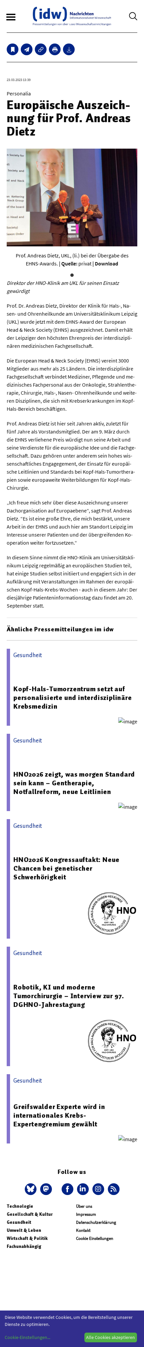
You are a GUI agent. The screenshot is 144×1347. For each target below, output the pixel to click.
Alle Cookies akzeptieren (110, 1337)
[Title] (41, 49)
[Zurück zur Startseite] (72, 16)
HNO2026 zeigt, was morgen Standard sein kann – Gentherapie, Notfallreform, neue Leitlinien (74, 783)
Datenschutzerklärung (96, 1222)
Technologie (20, 1206)
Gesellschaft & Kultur (30, 1214)
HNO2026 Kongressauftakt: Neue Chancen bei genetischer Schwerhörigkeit (66, 868)
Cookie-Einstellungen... (27, 1337)
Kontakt (83, 1230)
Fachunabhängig (24, 1246)
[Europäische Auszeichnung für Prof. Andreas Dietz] (26, 49)
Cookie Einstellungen (94, 1238)
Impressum (86, 1214)
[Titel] (12, 49)
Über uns (84, 1206)
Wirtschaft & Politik (27, 1238)
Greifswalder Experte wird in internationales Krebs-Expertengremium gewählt (59, 1115)
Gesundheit (19, 1222)
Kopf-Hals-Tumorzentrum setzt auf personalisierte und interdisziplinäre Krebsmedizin (72, 697)
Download (106, 263)
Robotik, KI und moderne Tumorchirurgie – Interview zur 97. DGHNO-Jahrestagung (68, 996)
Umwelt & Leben (24, 1230)
